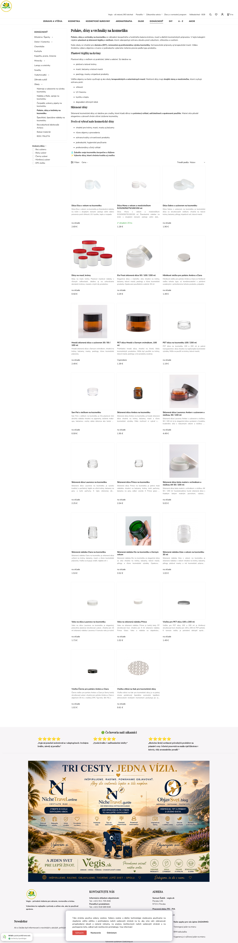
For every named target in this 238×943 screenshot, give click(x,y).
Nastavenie (96, 932)
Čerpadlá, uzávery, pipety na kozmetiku (49, 105)
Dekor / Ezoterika (42, 41)
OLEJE (141, 21)
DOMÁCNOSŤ (156, 21)
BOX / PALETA (43, 136)
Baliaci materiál (44, 132)
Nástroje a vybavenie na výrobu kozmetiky (51, 90)
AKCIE (192, 21)
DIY (170, 21)
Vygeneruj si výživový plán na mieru (189, 936)
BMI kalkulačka (180, 931)
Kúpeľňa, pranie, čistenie (45, 56)
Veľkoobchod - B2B (197, 14)
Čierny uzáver (41, 156)
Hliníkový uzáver (42, 160)
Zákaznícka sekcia (153, 14)
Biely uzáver (40, 153)
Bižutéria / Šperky (42, 37)
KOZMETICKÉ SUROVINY (98, 21)
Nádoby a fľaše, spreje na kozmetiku (48, 97)
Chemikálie (39, 46)
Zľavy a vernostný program (175, 14)
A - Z (180, 21)
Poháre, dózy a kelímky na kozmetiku (49, 112)
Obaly (37, 84)
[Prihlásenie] (222, 14)
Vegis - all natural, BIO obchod (120, 14)
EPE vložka (40, 163)
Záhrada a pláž (40, 79)
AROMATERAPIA (124, 21)
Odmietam (112, 932)
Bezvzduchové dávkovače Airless (48, 126)
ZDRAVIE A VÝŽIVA (52, 21)
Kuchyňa (38, 51)
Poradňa (139, 14)
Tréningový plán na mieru (185, 926)
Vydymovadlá (40, 74)
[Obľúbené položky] (216, 14)
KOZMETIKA (74, 21)
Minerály (38, 60)
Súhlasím (79, 932)
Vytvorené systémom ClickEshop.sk (119, 941)
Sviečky (37, 70)
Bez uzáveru (40, 149)
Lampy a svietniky (42, 65)
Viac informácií (125, 927)
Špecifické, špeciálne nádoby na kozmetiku (51, 119)
